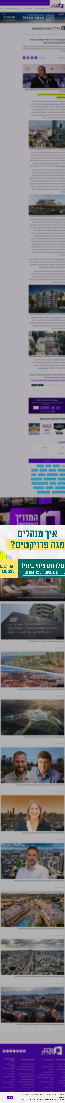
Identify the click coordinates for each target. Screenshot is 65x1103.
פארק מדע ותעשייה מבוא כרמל (39, 483)
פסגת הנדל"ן (62, 1083)
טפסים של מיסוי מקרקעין (9, 1087)
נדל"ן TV (4, 3)
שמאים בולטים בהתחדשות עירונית (26, 1082)
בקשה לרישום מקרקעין (48, 1067)
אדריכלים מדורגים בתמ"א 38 (27, 1076)
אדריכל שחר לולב (60, 488)
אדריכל (33, 186)
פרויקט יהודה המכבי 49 (43, 492)
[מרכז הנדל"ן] (57, 5)
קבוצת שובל (61, 483)
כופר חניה (51, 1069)
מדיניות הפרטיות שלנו (47, 1099)
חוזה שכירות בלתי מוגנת (9, 1082)
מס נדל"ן (12, 1071)
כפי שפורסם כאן (43, 368)
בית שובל (53, 483)
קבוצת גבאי (60, 219)
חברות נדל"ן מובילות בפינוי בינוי (27, 1067)
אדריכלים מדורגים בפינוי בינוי (27, 1079)
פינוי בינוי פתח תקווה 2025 (47, 1082)
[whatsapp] (24, 57)
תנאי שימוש (62, 1080)
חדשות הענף (15, 3)
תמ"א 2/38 (52, 470)
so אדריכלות (49, 488)
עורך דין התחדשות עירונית (28, 1085)
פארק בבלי (41, 475)
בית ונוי (61, 734)
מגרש (39, 115)
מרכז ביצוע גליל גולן (38, 488)
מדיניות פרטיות (61, 1064)
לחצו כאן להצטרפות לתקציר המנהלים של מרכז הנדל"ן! (48, 380)
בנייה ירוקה (50, 1064)
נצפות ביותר (60, 638)
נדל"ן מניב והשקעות (29, 3)
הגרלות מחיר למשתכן (48, 1072)
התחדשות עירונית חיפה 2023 (46, 1075)
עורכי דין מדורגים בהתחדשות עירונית (25, 1074)
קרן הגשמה (61, 479)
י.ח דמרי (48, 466)
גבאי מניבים (43, 470)
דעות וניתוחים (21, 3)
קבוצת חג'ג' (40, 466)
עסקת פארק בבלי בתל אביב (51, 104)
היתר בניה (51, 1085)
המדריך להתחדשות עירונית (13, 8)
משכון (13, 1079)
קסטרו (33, 475)
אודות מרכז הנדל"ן (27, 8)
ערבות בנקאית (11, 1074)
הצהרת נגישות (61, 1067)
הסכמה (10, 1097)
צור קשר (63, 1072)
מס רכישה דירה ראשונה (9, 1068)
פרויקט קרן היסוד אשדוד (58, 492)
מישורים (62, 475)
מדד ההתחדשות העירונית (41, 8)
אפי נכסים (61, 259)
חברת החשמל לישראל (50, 479)
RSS (64, 1085)
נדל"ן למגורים (45, 3)
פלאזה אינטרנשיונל (52, 475)
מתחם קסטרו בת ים (36, 479)
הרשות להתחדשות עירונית (28, 1087)
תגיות (64, 1075)
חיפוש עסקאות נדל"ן (48, 1087)
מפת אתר (62, 1077)
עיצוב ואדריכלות (9, 3)
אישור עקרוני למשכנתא (9, 1076)
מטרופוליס (57, 317)
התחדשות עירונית (38, 3)
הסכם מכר (12, 1085)
